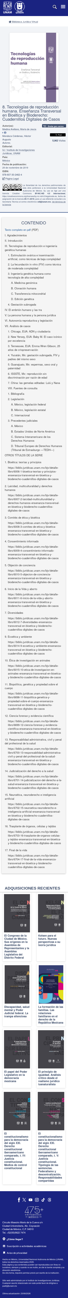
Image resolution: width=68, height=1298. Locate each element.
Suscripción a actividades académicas (26, 1246)
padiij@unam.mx (9, 1285)
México (6, 160)
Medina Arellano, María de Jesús (19, 129)
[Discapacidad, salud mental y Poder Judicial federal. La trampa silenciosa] (17, 995)
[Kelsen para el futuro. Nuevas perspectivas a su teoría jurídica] (51, 927)
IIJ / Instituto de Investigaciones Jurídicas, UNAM (18, 151)
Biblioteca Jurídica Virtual (24, 21)
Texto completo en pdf (18, 230)
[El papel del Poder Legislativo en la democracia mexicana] (17, 1058)
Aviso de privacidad (17, 1252)
